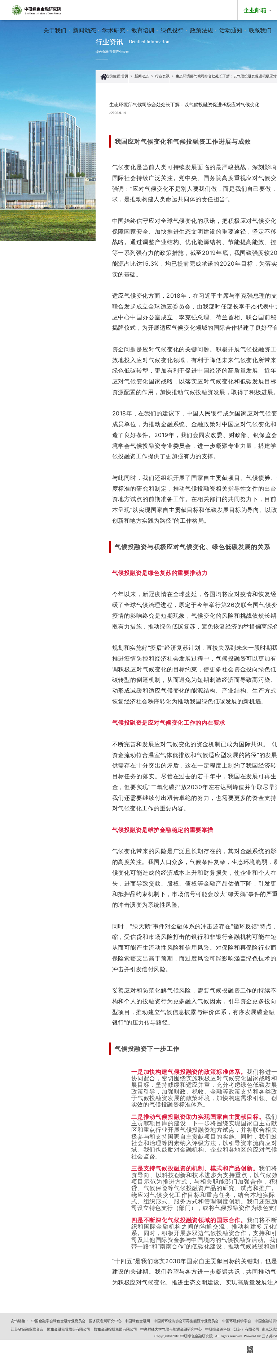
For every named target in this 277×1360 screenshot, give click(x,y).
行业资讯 (162, 76)
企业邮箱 (255, 10)
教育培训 (142, 30)
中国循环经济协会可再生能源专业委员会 (186, 1321)
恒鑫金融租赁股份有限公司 (68, 1329)
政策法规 (201, 30)
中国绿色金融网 (137, 1321)
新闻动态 (84, 30)
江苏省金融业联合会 (27, 1329)
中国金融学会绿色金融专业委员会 (58, 1321)
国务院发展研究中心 (105, 1321)
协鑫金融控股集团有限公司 (115, 1329)
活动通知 (230, 30)
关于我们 (54, 30)
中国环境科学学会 (236, 1321)
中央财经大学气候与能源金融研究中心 (171, 1329)
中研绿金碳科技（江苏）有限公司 (232, 1329)
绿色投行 (172, 30)
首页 (124, 76)
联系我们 (260, 30)
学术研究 (113, 30)
